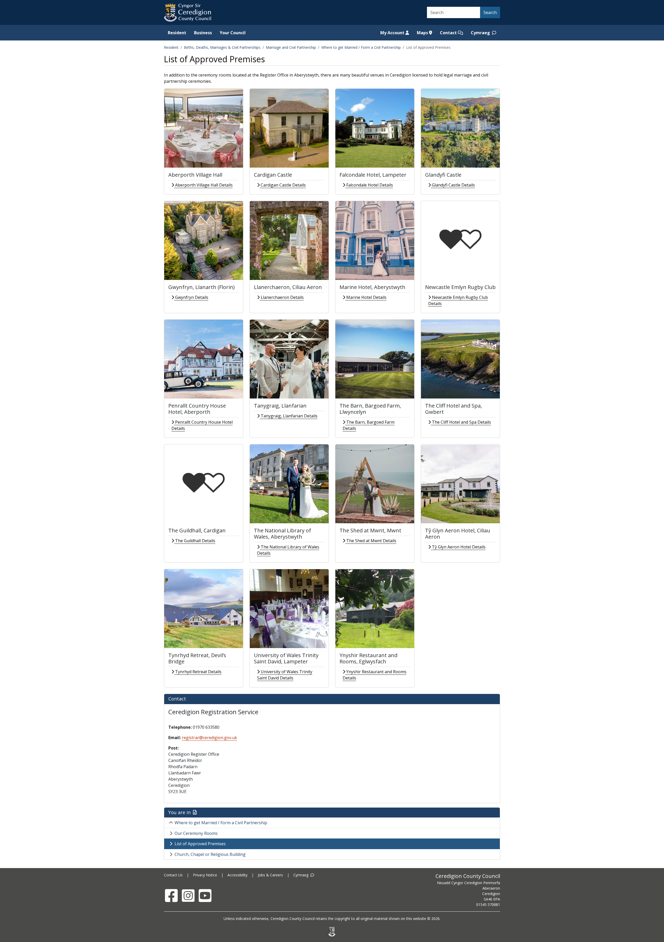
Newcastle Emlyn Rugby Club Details (458, 300)
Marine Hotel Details (365, 297)
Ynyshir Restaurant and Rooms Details (374, 675)
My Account (392, 33)
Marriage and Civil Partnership (291, 47)
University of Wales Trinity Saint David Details (284, 675)
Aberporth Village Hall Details (203, 185)
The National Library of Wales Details (288, 550)
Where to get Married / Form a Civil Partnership (361, 47)
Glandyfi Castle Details (453, 185)
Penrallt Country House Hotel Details (202, 425)
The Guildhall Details (194, 541)
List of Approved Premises (200, 844)
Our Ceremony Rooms (196, 833)
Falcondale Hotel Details (369, 185)
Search (490, 12)
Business (203, 33)
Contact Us (173, 874)
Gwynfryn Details (191, 297)
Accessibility (237, 874)
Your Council (233, 33)
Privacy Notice (205, 874)
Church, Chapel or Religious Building (210, 854)
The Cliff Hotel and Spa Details (461, 422)
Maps (423, 33)
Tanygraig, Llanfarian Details (288, 416)
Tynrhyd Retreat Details (198, 672)
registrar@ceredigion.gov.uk (209, 737)
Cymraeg (481, 33)
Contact (449, 33)
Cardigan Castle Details (283, 185)
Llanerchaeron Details (282, 297)
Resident (177, 33)
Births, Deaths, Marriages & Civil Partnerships (222, 47)
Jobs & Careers (270, 874)
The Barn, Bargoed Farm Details (369, 425)
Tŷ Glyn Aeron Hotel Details (458, 547)
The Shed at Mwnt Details (370, 541)
